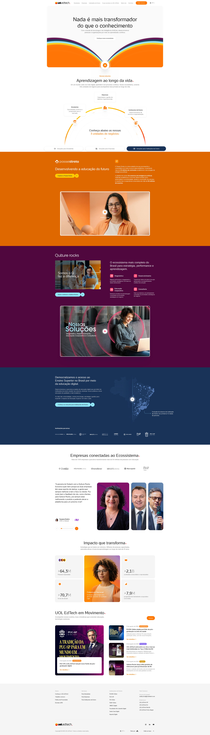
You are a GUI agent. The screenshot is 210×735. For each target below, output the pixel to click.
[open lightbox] (105, 331)
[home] (62, 3)
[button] (141, 3)
